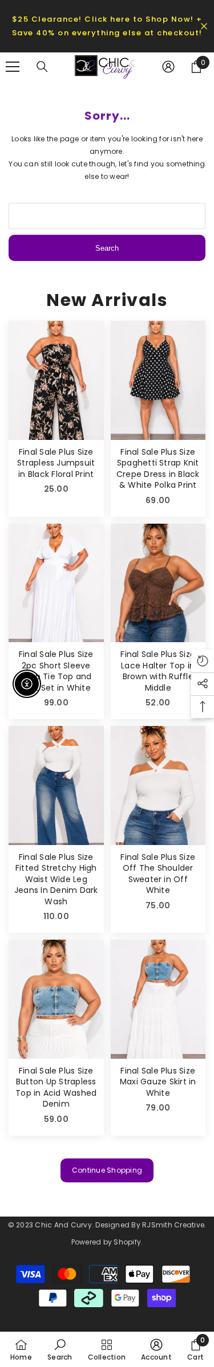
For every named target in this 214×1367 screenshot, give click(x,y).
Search (107, 248)
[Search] (42, 67)
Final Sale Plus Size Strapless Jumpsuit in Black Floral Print (56, 463)
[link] (59, 1349)
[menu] (12, 67)
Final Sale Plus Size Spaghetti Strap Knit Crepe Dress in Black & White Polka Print (158, 469)
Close (204, 26)
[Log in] (168, 66)
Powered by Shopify (106, 1242)
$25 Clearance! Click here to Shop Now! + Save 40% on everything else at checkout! (107, 26)
